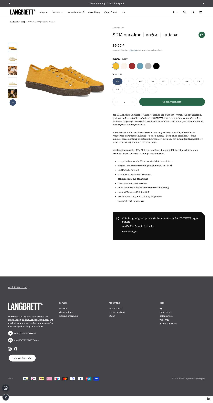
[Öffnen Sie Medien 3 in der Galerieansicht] (12, 70)
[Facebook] (15, 349)
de (174, 12)
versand (63, 308)
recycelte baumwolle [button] (128, 161)
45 (129, 89)
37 (129, 81)
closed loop (94, 12)
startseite (14, 22)
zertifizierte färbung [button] (128, 170)
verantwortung (76, 12)
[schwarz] (156, 66)
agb (161, 308)
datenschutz (166, 316)
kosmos (56, 12)
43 (198, 81)
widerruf (164, 320)
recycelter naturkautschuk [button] (132, 165)
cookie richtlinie (168, 323)
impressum (165, 312)
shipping (133, 50)
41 (175, 81)
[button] (185, 12)
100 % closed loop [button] (127, 196)
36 (117, 81)
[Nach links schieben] (9, 3)
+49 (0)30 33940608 (25, 333)
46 (140, 89)
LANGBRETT (179, 379)
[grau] (148, 66)
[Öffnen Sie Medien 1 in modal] (64, 70)
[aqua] (140, 66)
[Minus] (117, 102)
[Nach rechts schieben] (203, 3)
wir (123, 12)
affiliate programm (68, 316)
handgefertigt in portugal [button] (131, 201)
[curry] (116, 66)
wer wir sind (115, 308)
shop (42, 12)
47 (152, 89)
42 (186, 81)
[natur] (124, 66)
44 (117, 89)
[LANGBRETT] (22, 12)
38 (140, 81)
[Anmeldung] (193, 12)
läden (112, 316)
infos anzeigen (129, 231)
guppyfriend (110, 12)
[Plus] (133, 102)
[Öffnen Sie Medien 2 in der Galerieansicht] (12, 58)
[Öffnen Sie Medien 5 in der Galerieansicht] (12, 93)
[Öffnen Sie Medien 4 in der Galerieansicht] (12, 82)
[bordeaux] (132, 66)
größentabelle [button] (154, 153)
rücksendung (66, 312)
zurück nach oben (17, 287)
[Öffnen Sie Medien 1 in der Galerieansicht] (12, 47)
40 (163, 81)
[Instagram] (10, 349)
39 (152, 81)
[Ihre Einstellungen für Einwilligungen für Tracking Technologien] (208, 398)
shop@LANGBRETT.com (26, 340)
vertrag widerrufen (22, 358)
